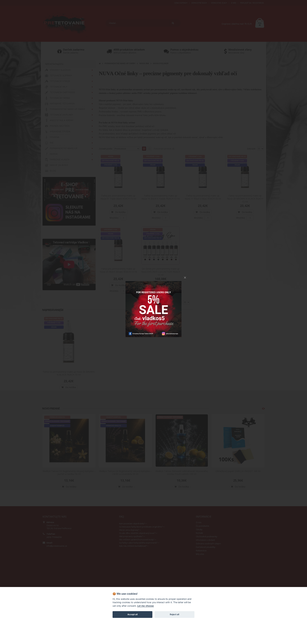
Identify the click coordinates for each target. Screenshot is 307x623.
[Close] (185, 277)
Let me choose (145, 605)
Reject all (174, 614)
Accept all (132, 614)
